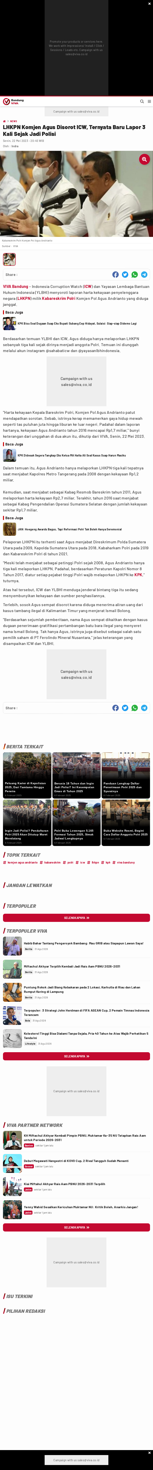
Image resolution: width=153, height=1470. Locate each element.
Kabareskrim (54, 298)
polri (71, 862)
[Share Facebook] (115, 274)
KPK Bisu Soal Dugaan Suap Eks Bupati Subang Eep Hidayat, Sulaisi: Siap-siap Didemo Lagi (77, 323)
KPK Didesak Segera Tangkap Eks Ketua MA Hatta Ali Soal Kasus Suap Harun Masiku (72, 455)
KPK (138, 574)
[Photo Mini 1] (9, 259)
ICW (87, 286)
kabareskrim (52, 862)
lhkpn (95, 862)
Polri (71, 298)
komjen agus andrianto (23, 862)
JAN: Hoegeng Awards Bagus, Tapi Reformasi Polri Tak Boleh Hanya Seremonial (70, 529)
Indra (15, 146)
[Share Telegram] (144, 274)
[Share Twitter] (125, 274)
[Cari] (142, 101)
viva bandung (126, 862)
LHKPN (24, 298)
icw (82, 862)
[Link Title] (12, 946)
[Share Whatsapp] (134, 274)
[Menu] (149, 101)
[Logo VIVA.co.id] (12, 101)
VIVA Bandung (15, 286)
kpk (108, 862)
